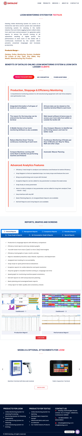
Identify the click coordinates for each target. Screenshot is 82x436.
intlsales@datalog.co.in (65, 423)
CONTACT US (74, 3)
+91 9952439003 (63, 418)
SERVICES (55, 3)
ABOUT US (65, 3)
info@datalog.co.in (61, 425)
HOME (39, 3)
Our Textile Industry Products (40, 425)
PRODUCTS (46, 3)
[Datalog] (10, 3)
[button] (3, 369)
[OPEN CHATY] (77, 432)
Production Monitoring (23, 77)
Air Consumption (43, 77)
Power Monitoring (60, 77)
